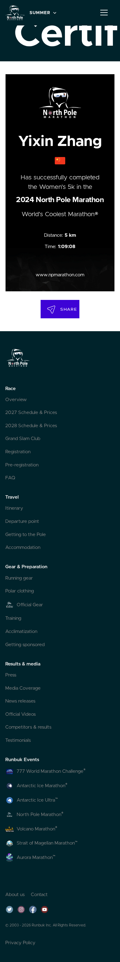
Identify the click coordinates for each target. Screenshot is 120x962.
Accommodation (22, 547)
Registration (17, 452)
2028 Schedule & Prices (31, 426)
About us (15, 894)
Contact (39, 894)
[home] (15, 12)
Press (10, 675)
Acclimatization (21, 631)
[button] (42, 12)
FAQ (10, 478)
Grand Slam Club (22, 438)
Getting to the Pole (25, 534)
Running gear (19, 578)
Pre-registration (21, 465)
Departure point (22, 521)
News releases (20, 701)
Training (13, 618)
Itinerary (14, 508)
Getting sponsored (25, 644)
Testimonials (18, 740)
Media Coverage (23, 688)
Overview (16, 399)
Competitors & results (28, 727)
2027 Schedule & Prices (31, 412)
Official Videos (20, 714)
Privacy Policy (20, 943)
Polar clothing (19, 591)
